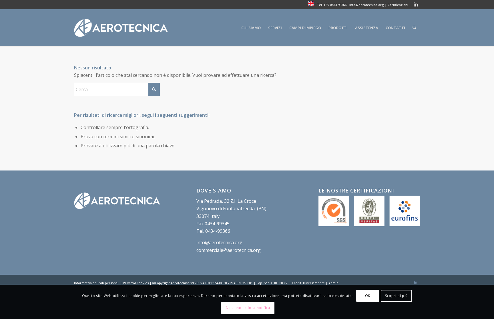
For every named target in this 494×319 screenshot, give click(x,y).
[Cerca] (414, 27)
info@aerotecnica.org (366, 5)
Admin (333, 283)
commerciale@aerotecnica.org (228, 250)
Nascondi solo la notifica (248, 307)
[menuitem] (251, 27)
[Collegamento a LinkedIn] (415, 4)
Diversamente (314, 283)
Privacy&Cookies (136, 283)
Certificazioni (398, 5)
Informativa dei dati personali (96, 283)
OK (367, 295)
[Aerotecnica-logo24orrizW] (121, 27)
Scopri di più (396, 295)
